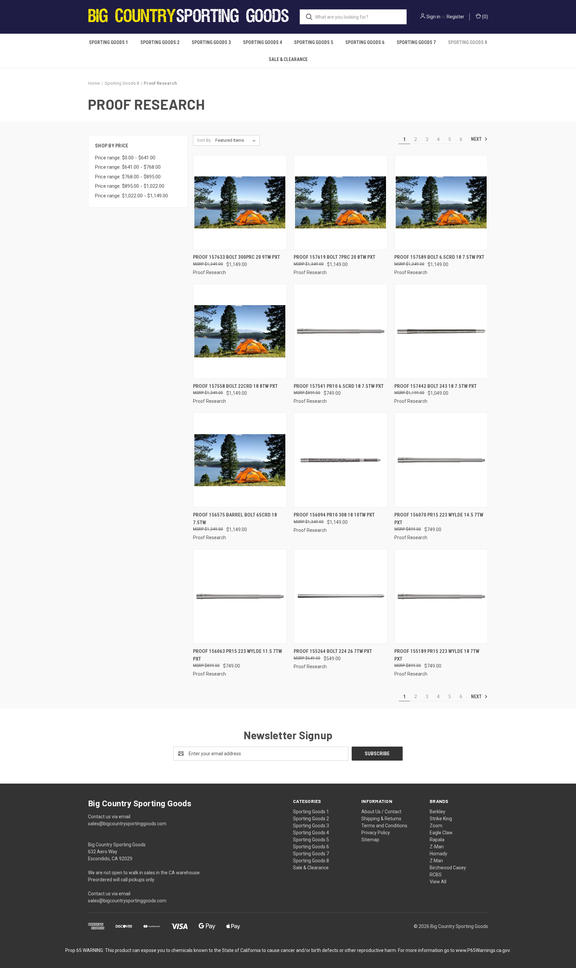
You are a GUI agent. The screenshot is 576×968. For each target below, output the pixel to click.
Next (477, 139)
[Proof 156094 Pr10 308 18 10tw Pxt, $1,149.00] (340, 460)
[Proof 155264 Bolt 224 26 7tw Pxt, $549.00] (340, 596)
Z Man (436, 860)
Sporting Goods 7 (416, 42)
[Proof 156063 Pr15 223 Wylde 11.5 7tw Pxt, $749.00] (239, 596)
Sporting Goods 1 (108, 42)
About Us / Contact (381, 811)
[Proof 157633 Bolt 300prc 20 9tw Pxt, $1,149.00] (239, 202)
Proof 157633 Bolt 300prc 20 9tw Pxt (236, 257)
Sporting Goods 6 (364, 42)
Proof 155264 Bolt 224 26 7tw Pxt (333, 651)
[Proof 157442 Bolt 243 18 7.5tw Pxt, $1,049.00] (441, 331)
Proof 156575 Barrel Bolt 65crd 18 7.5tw (235, 519)
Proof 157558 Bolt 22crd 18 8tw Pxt (235, 386)
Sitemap (370, 839)
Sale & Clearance (288, 59)
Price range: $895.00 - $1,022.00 (129, 186)
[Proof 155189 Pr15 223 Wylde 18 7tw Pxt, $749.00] (441, 596)
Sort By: (204, 140)
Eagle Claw (441, 832)
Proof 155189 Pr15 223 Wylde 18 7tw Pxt (436, 655)
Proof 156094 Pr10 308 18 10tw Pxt (334, 515)
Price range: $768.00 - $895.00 (128, 177)
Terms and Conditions (384, 825)
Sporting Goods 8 (467, 42)
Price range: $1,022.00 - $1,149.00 (131, 196)
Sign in (433, 16)
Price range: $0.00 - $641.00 (125, 158)
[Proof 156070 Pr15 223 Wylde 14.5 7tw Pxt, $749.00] (441, 460)
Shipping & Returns (381, 818)
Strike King (441, 818)
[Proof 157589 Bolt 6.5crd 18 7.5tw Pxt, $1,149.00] (441, 202)
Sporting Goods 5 (313, 42)
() (484, 16)
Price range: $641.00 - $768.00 (128, 167)
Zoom (436, 825)
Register (455, 16)
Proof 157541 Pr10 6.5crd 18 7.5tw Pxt (339, 386)
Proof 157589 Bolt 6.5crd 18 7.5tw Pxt (439, 257)
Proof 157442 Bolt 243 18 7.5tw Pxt (435, 386)
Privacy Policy (375, 832)
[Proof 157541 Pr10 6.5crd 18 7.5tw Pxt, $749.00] (340, 331)
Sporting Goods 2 (159, 42)
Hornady (438, 853)
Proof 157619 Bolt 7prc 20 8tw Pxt (334, 257)
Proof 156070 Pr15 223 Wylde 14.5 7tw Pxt (438, 519)
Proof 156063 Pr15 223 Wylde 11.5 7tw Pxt (237, 655)
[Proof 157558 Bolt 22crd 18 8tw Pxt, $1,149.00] (239, 331)
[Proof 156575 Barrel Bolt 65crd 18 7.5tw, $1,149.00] (239, 460)
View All (438, 881)
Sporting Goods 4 (262, 42)
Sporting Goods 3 (211, 42)
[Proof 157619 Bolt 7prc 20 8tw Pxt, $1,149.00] (340, 202)
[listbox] (236, 140)
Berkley (437, 811)
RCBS (436, 874)
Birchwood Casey (448, 867)
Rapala (437, 839)
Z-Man (437, 846)
